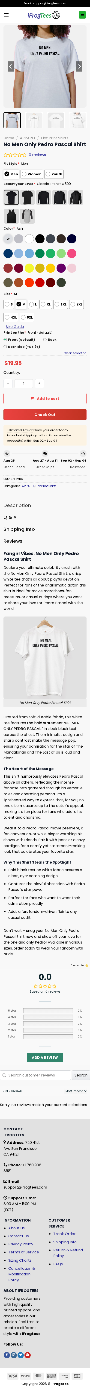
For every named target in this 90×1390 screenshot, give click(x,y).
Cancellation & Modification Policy (21, 1274)
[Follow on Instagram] (14, 1355)
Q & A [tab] (9, 517)
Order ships (45, 467)
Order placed (14, 467)
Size (7, 294)
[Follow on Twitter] (21, 1355)
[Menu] (6, 14)
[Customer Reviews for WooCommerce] (86, 965)
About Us (16, 1228)
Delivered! (78, 467)
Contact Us (18, 1236)
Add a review (45, 1057)
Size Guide (15, 326)
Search (81, 1075)
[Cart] (82, 15)
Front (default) (21, 339)
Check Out (44, 414)
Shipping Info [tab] (19, 529)
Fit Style (11, 163)
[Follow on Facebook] (7, 1355)
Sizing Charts (20, 1260)
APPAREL (28, 138)
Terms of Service (23, 1252)
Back (52, 339)
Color (9, 228)
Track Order (64, 1233)
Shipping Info (65, 1242)
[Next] (79, 66)
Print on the (14, 332)
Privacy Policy (20, 1244)
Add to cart (48, 398)
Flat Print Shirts (54, 138)
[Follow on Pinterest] (27, 1355)
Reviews (13, 541)
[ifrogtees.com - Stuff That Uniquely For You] (43, 15)
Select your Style (19, 184)
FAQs (58, 1264)
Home (8, 138)
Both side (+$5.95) (24, 346)
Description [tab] (17, 505)
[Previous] (11, 66)
